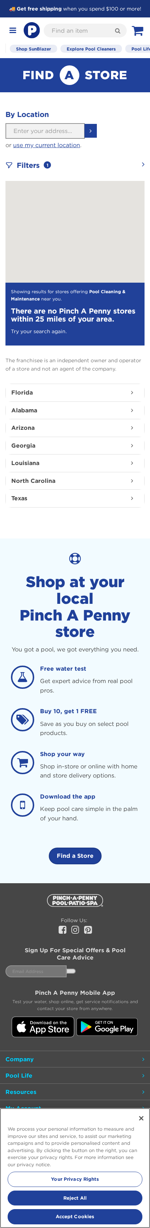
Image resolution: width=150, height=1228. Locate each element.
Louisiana (25, 462)
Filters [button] (36, 165)
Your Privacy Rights (75, 1179)
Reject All (75, 1198)
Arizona (23, 427)
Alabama (24, 410)
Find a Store (75, 855)
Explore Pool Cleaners (91, 49)
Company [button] (19, 1059)
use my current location (46, 145)
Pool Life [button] (18, 1075)
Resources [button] (20, 1091)
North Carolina (33, 480)
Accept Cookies (75, 1216)
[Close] (141, 1118)
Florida (22, 392)
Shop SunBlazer (33, 49)
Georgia (23, 445)
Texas (19, 498)
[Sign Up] (71, 971)
